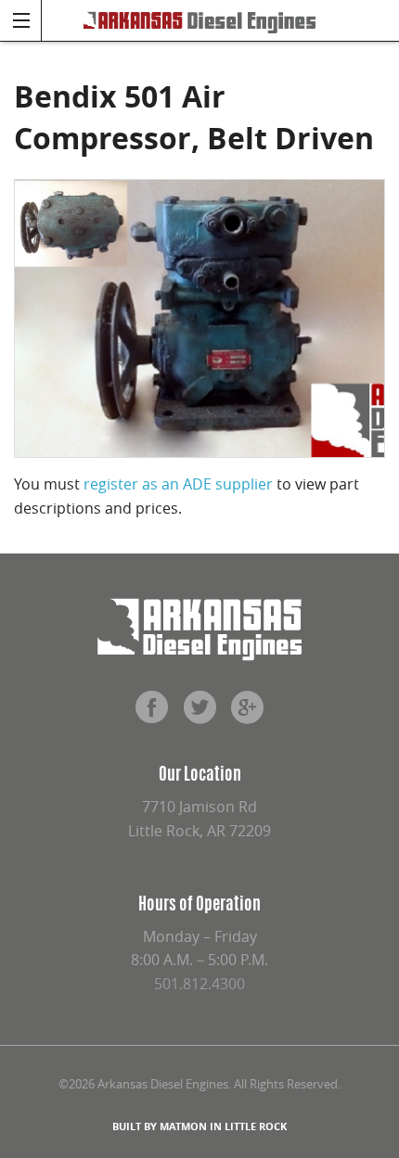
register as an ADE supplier (178, 484)
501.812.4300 (199, 983)
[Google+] (247, 714)
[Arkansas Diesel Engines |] (199, 20)
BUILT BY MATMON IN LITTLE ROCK (199, 1126)
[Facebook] (151, 714)
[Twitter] (199, 714)
